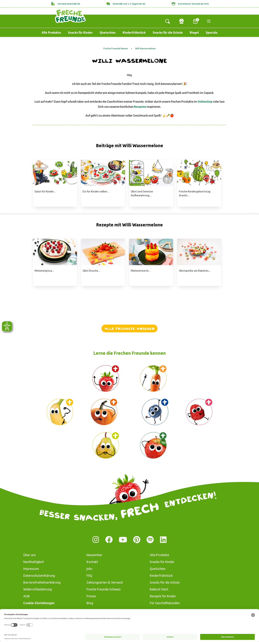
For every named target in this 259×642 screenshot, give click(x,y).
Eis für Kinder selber (95, 191)
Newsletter (94, 555)
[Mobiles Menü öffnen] (209, 21)
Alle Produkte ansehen (130, 328)
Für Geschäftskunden (165, 603)
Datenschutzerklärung (39, 575)
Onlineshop (205, 101)
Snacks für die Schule (168, 32)
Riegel (194, 32)
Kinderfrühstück (134, 32)
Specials (211, 32)
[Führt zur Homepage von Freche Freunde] (70, 16)
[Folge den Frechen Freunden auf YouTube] (123, 539)
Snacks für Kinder (80, 32)
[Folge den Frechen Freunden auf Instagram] (95, 539)
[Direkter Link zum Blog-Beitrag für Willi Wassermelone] (153, 445)
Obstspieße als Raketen (194, 270)
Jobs (89, 568)
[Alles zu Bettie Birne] (105, 445)
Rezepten (140, 106)
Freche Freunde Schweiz (104, 589)
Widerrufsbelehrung (37, 589)
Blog (90, 603)
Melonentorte (140, 270)
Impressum (31, 568)
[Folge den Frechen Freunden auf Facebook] (109, 539)
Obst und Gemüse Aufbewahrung (142, 193)
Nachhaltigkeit (33, 561)
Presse (91, 596)
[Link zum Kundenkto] (181, 21)
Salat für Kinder (44, 191)
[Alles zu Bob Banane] (60, 412)
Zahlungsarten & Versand (105, 582)
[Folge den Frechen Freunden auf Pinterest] (136, 539)
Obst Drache (90, 270)
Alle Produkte (51, 32)
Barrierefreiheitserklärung (41, 582)
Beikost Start (159, 589)
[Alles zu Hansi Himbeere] (199, 412)
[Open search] (167, 21)
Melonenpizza (43, 270)
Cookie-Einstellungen (38, 603)
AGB (26, 596)
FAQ (89, 575)
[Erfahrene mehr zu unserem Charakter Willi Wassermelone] (105, 378)
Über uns (29, 555)
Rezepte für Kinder (163, 596)
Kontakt (92, 561)
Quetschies (108, 32)
